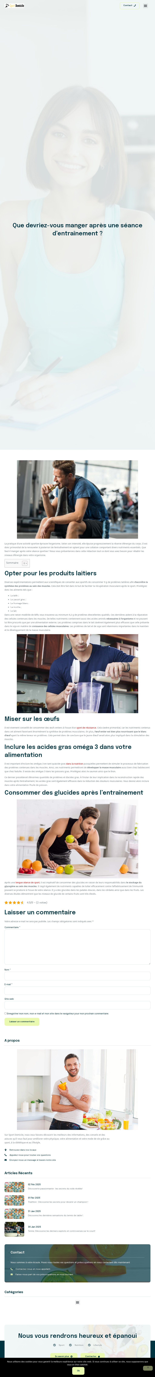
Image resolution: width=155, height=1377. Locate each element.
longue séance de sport (28, 882)
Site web (9, 999)
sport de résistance (86, 727)
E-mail (8, 984)
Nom (8, 970)
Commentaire (12, 927)
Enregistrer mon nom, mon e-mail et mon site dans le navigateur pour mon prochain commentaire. (58, 1014)
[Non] (148, 1368)
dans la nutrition (74, 763)
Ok (78, 1371)
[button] (145, 5)
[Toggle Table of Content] (23, 563)
